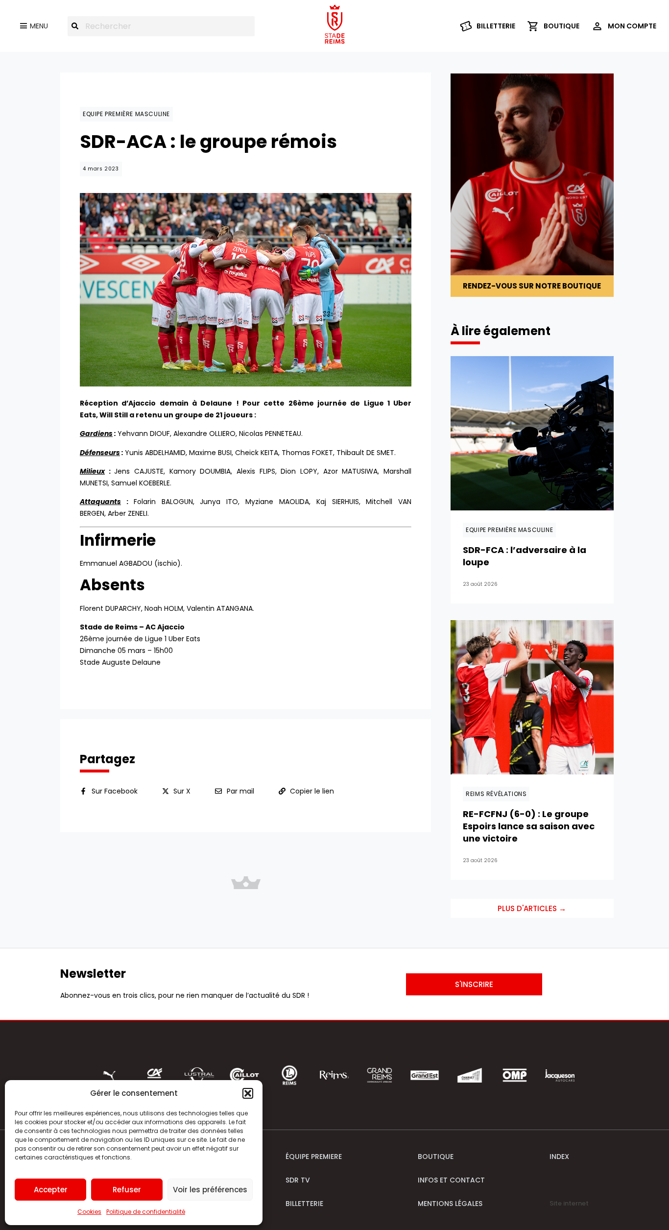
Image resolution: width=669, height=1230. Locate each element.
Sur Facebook (115, 791)
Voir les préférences (210, 1189)
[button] (248, 1093)
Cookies (89, 1211)
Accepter (51, 1189)
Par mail (240, 791)
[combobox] (161, 26)
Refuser (127, 1189)
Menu (39, 26)
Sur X (182, 791)
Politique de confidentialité (145, 1211)
